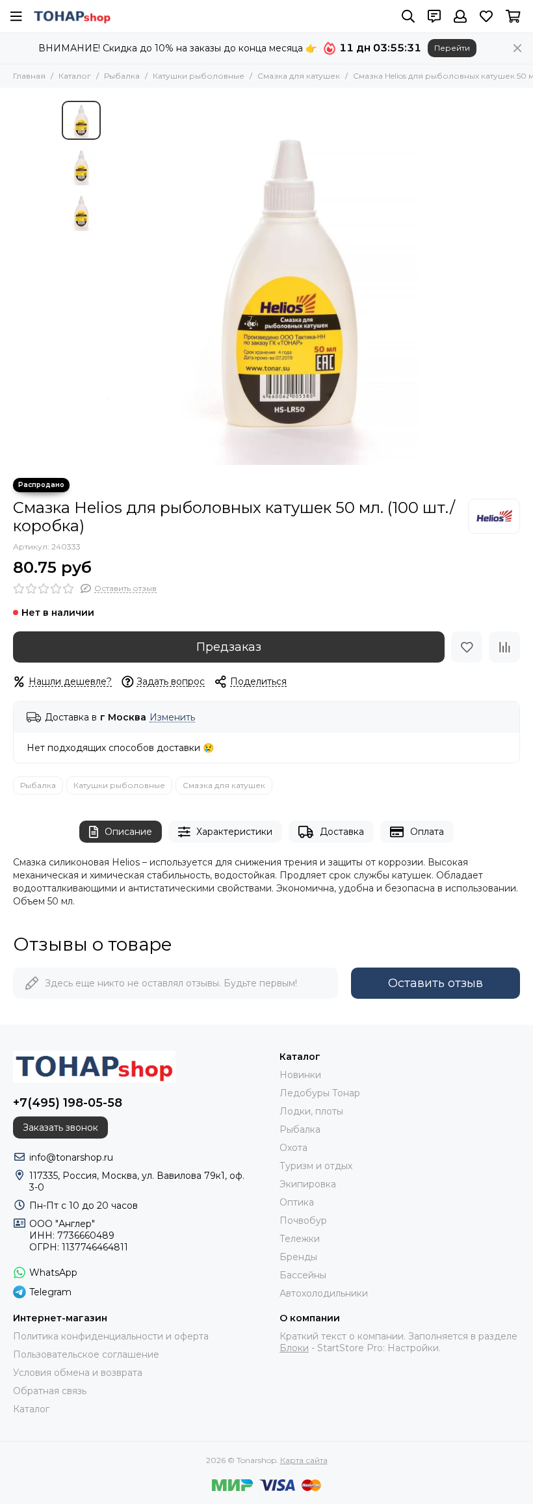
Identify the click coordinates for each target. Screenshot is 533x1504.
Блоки (294, 1348)
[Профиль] (460, 16)
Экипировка (308, 1184)
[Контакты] (434, 16)
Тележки (300, 1239)
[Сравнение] (504, 647)
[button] (113, 283)
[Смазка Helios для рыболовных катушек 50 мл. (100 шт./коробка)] (289, 283)
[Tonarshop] (72, 16)
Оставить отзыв (435, 983)
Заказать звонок (60, 1127)
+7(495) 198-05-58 (67, 1103)
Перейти (452, 48)
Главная (29, 76)
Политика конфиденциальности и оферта (111, 1336)
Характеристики (234, 832)
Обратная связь (49, 1391)
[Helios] (494, 516)
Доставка (342, 832)
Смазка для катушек (298, 76)
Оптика (297, 1202)
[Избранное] (466, 647)
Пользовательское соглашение (86, 1354)
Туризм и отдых (316, 1166)
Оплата (427, 832)
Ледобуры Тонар (320, 1093)
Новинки (300, 1075)
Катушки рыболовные (198, 76)
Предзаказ (228, 647)
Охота (293, 1148)
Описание (128, 832)
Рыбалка (122, 76)
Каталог (74, 76)
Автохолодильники (324, 1293)
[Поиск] (408, 16)
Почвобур (303, 1220)
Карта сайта (304, 1460)
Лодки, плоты (311, 1111)
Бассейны (303, 1275)
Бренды (298, 1257)
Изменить (172, 717)
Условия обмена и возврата (77, 1373)
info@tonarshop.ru (71, 1157)
